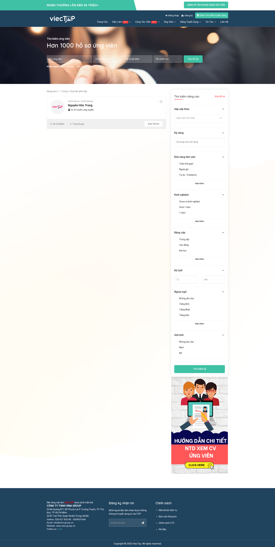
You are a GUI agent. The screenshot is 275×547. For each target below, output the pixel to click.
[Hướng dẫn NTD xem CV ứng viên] (199, 425)
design (70, 66)
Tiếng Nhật (184, 309)
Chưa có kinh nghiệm (189, 201)
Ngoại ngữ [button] (180, 291)
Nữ (180, 353)
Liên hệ (224, 21)
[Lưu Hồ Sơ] (161, 102)
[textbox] (201, 141)
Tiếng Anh (184, 304)
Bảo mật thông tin (168, 516)
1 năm (182, 212)
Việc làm (119, 21)
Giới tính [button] (179, 335)
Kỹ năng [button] (179, 132)
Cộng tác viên (145, 21)
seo (78, 66)
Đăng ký (189, 15)
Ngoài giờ (183, 169)
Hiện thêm (199, 183)
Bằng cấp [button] (179, 232)
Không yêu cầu (186, 298)
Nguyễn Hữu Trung (80, 105)
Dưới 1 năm (185, 207)
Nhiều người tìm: (55, 66)
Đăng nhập (173, 15)
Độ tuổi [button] (178, 270)
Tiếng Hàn (184, 315)
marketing (88, 66)
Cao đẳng (184, 245)
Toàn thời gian (186, 163)
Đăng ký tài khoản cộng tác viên (206, 5)
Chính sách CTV (166, 523)
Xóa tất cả (220, 96)
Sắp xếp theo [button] (181, 109)
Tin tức (209, 21)
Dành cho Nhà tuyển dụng (213, 15)
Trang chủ (102, 21)
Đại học (183, 250)
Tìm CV (191, 59)
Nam (181, 347)
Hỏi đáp (162, 529)
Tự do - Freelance (188, 175)
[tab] (199, 109)
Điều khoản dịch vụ (168, 510)
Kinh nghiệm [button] (181, 194)
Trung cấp (184, 239)
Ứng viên (169, 21)
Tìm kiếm (198, 368)
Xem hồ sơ (153, 124)
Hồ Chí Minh (58, 124)
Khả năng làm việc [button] (185, 156)
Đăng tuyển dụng (189, 21)
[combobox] (137, 59)
